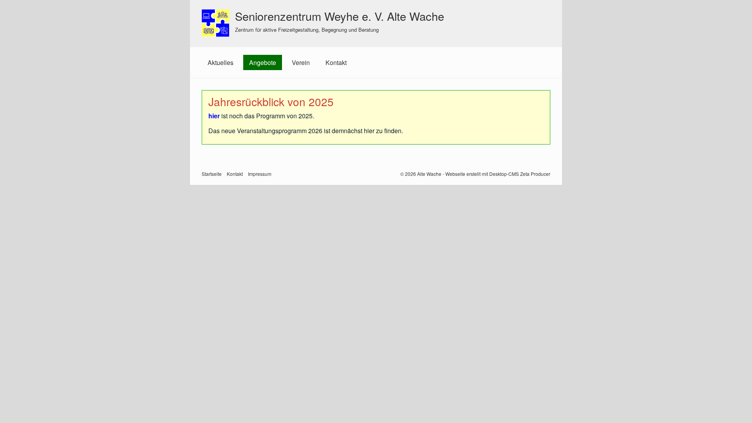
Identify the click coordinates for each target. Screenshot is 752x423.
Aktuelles (220, 62)
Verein (301, 62)
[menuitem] (220, 62)
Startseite (212, 173)
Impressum (259, 173)
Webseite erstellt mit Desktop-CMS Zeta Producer (497, 173)
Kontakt (336, 62)
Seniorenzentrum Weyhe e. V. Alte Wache (339, 16)
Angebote (262, 62)
